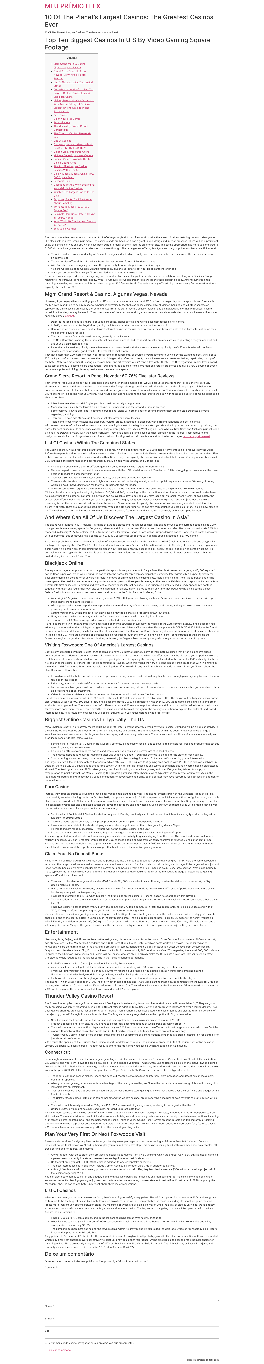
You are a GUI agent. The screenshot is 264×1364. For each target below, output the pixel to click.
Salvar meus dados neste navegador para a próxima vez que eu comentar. (91, 1343)
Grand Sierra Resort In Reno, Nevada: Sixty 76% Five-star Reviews (70, 75)
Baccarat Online (63, 181)
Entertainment (62, 122)
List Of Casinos (62, 140)
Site (47, 1331)
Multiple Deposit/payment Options (73, 155)
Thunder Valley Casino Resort (71, 126)
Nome (49, 1306)
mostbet (69, 315)
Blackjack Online (63, 96)
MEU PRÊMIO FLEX (72, 6)
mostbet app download (196, 436)
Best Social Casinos (65, 228)
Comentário (53, 1267)
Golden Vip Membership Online (71, 151)
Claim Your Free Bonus (67, 118)
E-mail (49, 1318)
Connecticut (61, 129)
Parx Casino (61, 115)
